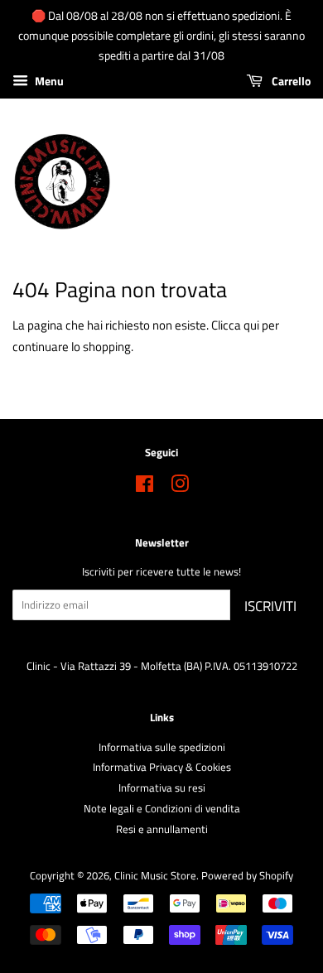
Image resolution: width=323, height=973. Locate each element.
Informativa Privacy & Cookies (162, 767)
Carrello (290, 81)
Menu (48, 81)
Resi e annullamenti (162, 829)
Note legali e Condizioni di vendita (162, 808)
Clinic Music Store (155, 876)
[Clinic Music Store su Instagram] (180, 487)
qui (251, 325)
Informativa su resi (161, 788)
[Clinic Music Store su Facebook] (144, 487)
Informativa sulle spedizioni (162, 747)
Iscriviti (270, 606)
